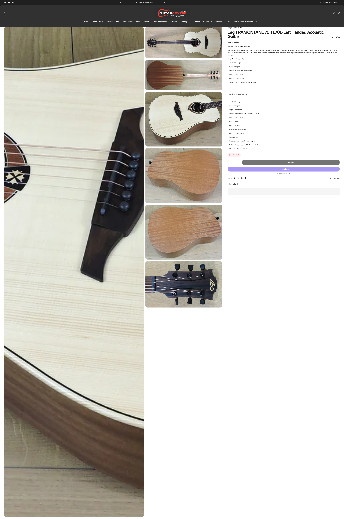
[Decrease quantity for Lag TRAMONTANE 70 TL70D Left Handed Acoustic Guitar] (230, 162)
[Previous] (120, 2)
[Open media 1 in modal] (74, 272)
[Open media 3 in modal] (183, 75)
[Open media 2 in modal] (183, 42)
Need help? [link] (336, 178)
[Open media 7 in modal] (183, 284)
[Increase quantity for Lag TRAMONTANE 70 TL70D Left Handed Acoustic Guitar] (238, 162)
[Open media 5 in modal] (183, 175)
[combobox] (330, 2)
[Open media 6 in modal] (183, 232)
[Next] (164, 2)
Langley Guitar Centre (235, 28)
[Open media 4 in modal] (183, 119)
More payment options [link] (283, 173)
